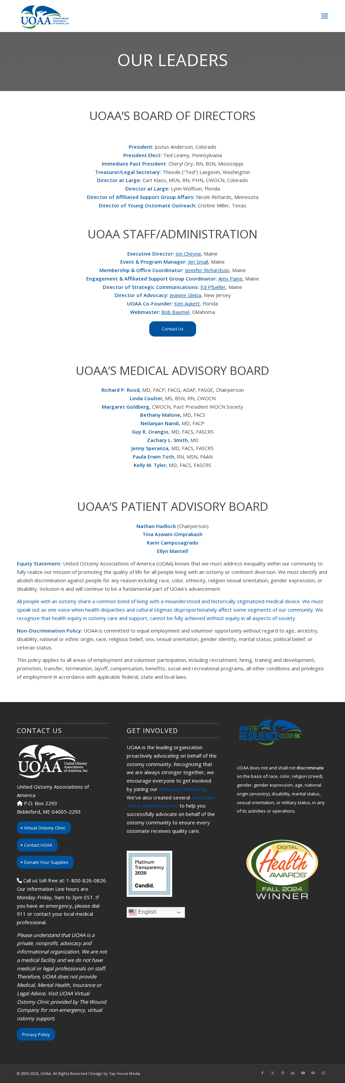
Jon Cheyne (188, 253)
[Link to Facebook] (262, 1073)
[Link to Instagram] (323, 1073)
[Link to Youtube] (303, 1073)
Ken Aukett (187, 303)
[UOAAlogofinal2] (44, 16)
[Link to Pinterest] (283, 1073)
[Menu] (324, 16)
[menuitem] (324, 16)
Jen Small (198, 261)
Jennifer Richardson (207, 270)
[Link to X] (273, 1073)
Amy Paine (230, 278)
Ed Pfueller (213, 287)
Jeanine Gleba (185, 295)
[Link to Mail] (313, 1073)
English (146, 912)
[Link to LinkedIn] (293, 1073)
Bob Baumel (175, 312)
